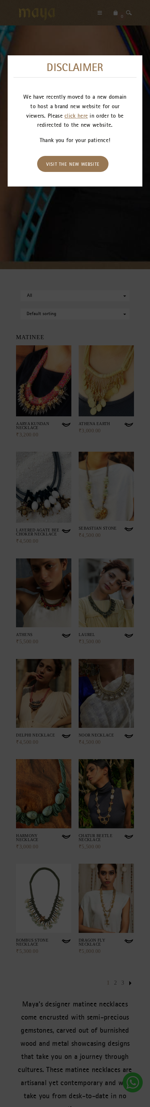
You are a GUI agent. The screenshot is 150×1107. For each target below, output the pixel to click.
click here (76, 115)
